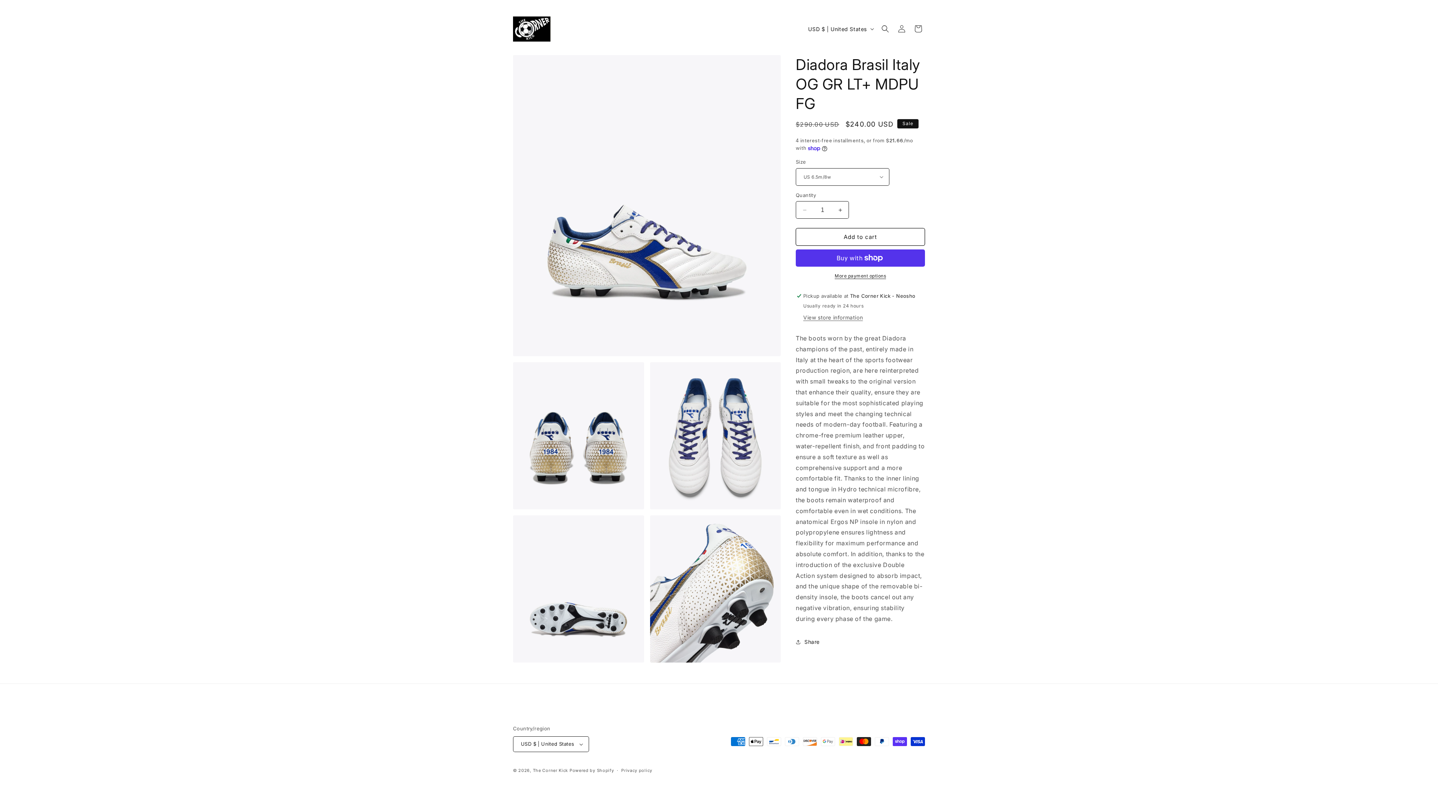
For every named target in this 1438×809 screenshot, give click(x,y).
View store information (833, 317)
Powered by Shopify (592, 770)
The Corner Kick (550, 770)
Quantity (806, 195)
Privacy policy (636, 770)
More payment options (860, 276)
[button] (885, 29)
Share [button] (812, 642)
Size (801, 162)
